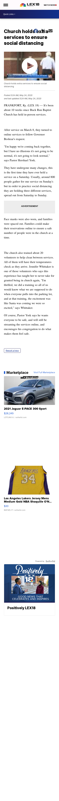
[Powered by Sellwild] (50, 561)
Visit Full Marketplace (44, 372)
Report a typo (12, 350)
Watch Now (49, 5)
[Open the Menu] (5, 5)
